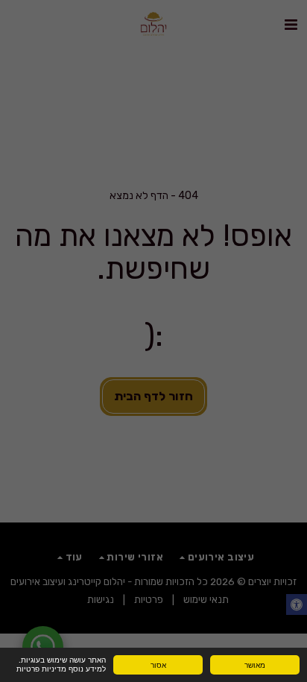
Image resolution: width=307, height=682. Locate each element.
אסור (158, 664)
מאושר (254, 664)
